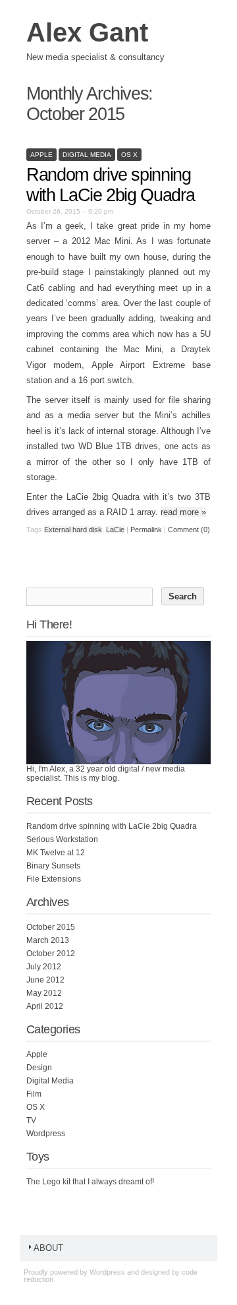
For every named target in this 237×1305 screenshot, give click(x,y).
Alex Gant (87, 32)
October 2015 (50, 927)
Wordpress (45, 1133)
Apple (41, 154)
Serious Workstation (62, 839)
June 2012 (45, 980)
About (48, 1248)
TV (31, 1120)
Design (39, 1067)
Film (33, 1094)
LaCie (115, 529)
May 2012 (44, 993)
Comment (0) (189, 529)
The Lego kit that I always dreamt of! (90, 1181)
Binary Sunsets (53, 865)
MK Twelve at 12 (55, 852)
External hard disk (73, 529)
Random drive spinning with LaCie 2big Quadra (110, 185)
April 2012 (44, 1006)
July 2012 (43, 966)
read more (183, 512)
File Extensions (53, 879)
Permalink (146, 529)
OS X (129, 154)
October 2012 (50, 953)
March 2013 (47, 940)
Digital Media (87, 154)
